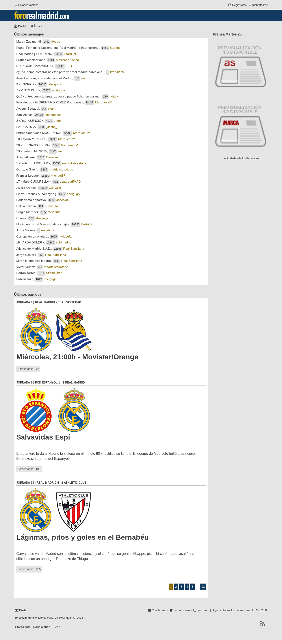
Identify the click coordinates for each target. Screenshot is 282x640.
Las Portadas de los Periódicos (240, 158)
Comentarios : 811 (29, 469)
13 (203, 586)
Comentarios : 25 (28, 369)
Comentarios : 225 (29, 569)
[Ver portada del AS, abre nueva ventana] (240, 65)
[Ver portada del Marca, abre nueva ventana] (240, 124)
